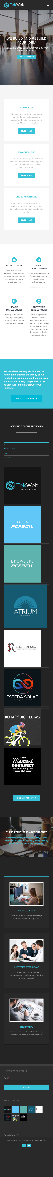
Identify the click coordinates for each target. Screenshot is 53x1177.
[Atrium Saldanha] (31, 1109)
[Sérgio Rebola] (39, 1109)
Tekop (44, 1140)
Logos (6, 453)
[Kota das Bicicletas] (15, 1117)
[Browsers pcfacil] (23, 1109)
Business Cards (9, 449)
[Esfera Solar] (7, 1117)
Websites (7, 457)
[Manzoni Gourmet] (23, 1117)
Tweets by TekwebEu (11, 1135)
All (5, 445)
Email (6, 1078)
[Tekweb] (7, 1109)
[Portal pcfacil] (15, 1109)
